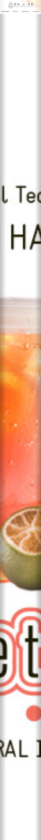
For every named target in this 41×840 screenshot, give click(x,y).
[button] (3, 420)
